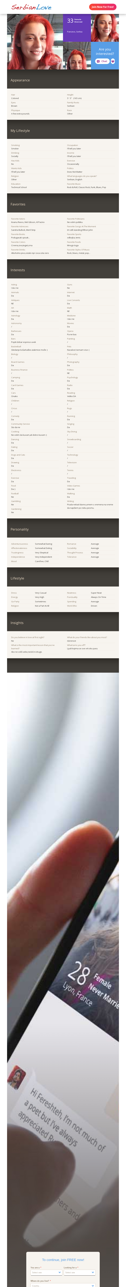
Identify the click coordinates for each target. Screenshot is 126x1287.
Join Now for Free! (103, 7)
